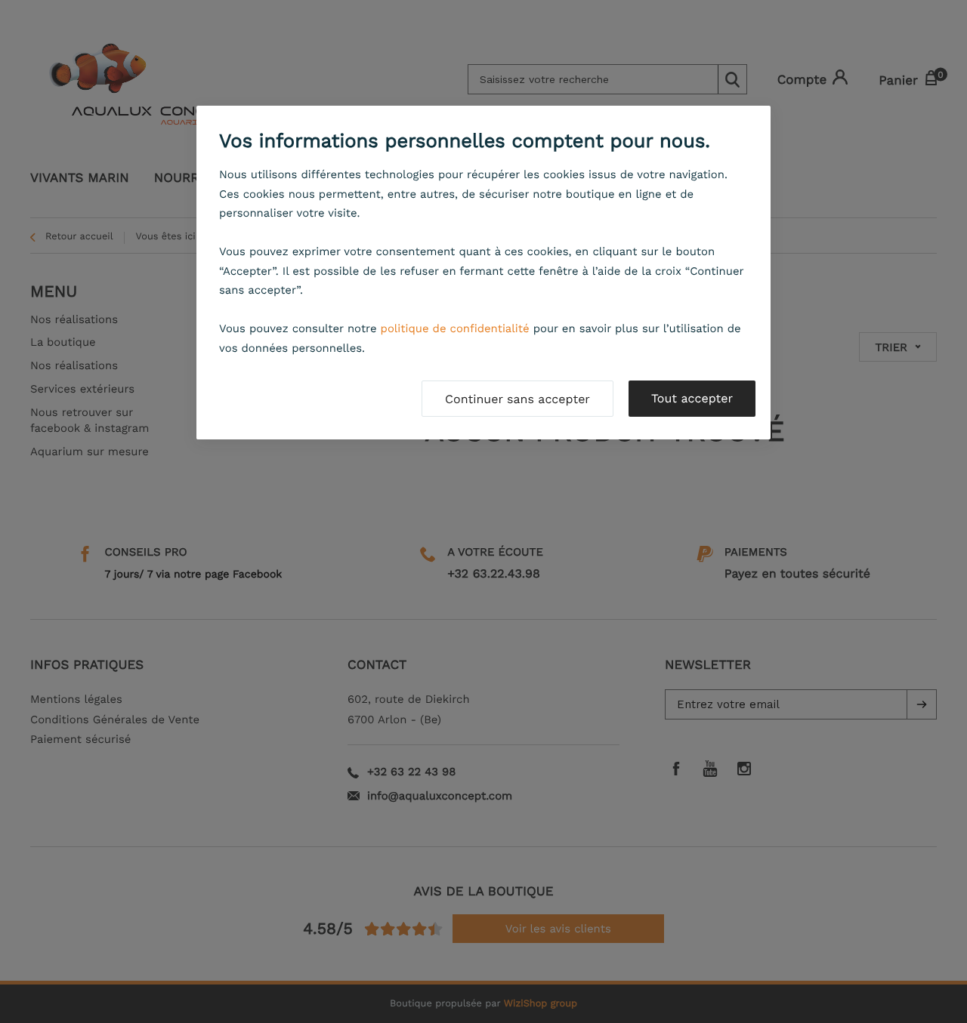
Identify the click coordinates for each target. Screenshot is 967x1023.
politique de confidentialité (455, 328)
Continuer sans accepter (517, 399)
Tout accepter (692, 398)
